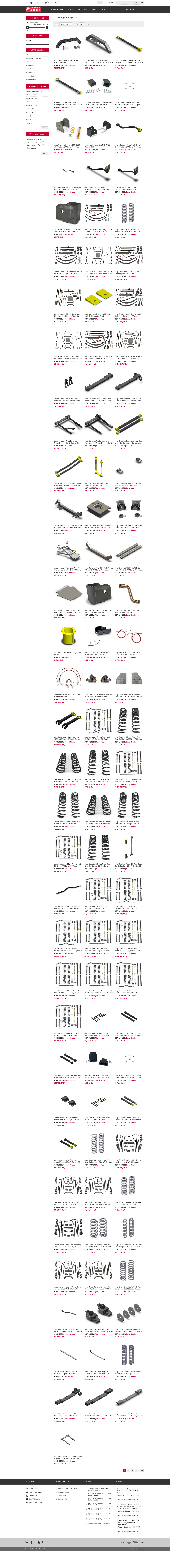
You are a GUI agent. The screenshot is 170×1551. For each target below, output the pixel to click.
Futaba (30, 102)
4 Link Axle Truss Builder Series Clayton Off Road (66, 61)
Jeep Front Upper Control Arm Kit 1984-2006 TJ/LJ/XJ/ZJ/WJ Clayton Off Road (67, 739)
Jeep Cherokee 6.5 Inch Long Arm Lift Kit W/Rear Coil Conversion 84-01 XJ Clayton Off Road (98, 274)
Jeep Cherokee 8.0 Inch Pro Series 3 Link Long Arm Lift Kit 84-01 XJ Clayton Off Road (98, 358)
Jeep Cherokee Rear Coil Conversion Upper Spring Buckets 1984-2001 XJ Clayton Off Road (128, 528)
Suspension (31, 62)
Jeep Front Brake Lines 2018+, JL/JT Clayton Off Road (68, 696)
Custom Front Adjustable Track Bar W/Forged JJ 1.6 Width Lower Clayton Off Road (129, 62)
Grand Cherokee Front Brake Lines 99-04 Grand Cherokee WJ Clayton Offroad (127, 105)
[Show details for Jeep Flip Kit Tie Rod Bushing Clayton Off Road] (68, 636)
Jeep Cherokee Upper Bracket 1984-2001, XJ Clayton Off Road (98, 611)
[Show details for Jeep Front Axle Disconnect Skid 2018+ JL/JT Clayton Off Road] (99, 636)
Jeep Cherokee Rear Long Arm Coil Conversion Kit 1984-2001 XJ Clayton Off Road (68, 570)
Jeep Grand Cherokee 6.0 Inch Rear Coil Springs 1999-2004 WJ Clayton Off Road (98, 1247)
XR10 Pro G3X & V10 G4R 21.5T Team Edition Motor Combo (99, 1504)
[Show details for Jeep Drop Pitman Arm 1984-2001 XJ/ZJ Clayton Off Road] (129, 594)
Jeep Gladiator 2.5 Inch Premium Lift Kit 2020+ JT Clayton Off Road (128, 780)
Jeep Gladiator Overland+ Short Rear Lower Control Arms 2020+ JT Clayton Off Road (129, 1035)
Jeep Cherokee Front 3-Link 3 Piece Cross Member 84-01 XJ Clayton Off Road (128, 401)
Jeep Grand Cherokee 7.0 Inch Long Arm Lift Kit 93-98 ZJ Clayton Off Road (67, 1289)
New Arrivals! (32, 72)
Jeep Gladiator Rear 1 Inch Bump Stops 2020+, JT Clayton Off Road (97, 1076)
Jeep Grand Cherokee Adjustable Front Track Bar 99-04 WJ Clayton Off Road (68, 1331)
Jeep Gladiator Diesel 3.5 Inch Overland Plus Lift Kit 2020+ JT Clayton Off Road (96, 908)
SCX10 (29, 145)
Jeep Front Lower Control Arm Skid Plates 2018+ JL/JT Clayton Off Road (128, 696)
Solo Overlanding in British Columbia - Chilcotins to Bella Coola (128, 1491)
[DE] (112, 2)
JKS (29, 116)
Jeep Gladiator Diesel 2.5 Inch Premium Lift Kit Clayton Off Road (97, 950)
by (28, 142)
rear (40, 142)
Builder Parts (32, 69)
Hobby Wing (31, 109)
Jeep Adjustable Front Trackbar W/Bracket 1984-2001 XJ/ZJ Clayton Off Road (98, 189)
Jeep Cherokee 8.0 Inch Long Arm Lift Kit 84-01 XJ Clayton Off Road (128, 315)
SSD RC (40, 145)
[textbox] (128, 2)
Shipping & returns (63, 1492)
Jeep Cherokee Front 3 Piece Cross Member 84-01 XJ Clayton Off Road (98, 400)
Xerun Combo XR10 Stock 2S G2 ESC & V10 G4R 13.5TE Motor (100, 1509)
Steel (28, 148)
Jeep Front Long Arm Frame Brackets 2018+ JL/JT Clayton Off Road (98, 696)
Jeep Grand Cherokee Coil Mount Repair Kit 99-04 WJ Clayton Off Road (99, 1330)
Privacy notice (62, 1495)
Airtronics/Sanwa (33, 95)
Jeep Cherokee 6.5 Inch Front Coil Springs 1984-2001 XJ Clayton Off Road (127, 231)
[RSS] (43, 1542)
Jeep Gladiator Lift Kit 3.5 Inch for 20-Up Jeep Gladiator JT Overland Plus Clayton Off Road (68, 1035)
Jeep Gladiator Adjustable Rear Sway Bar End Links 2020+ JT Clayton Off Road (128, 866)
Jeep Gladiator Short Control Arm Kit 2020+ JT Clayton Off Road (98, 1119)
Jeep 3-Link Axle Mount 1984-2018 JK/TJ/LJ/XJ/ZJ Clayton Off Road (67, 146)
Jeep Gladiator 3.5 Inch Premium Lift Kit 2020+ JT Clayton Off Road (67, 865)
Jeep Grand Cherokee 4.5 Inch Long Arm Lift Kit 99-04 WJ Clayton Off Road (128, 1162)
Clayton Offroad (33, 98)
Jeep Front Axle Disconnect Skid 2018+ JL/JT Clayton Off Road (97, 653)
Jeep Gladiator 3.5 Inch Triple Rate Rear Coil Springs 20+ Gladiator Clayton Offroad (97, 866)
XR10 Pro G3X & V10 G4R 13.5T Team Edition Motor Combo (99, 1494)
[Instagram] (39, 1542)
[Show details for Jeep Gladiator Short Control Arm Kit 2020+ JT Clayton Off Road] (99, 1101)
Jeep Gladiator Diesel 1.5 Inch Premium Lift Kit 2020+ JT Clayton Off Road (68, 951)
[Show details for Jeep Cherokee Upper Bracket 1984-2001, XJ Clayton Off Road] (99, 594)
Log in (35, 2)
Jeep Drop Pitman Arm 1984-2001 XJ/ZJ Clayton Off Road (127, 611)
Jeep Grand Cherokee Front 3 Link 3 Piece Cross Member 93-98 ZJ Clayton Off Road (67, 1416)
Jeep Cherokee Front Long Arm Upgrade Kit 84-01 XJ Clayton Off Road (66, 443)
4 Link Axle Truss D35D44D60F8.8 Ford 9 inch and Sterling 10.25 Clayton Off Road (99, 62)
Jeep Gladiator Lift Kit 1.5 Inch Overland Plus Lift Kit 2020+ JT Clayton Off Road (126, 993)
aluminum (30, 139)
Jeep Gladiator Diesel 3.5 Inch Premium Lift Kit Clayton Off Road (127, 950)
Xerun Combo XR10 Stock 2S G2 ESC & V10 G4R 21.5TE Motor (100, 1519)
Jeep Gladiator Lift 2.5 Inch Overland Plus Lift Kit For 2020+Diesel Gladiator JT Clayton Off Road (99, 993)
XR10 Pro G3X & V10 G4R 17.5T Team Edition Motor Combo (99, 1499)
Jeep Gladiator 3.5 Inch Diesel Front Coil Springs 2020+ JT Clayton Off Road (98, 824)
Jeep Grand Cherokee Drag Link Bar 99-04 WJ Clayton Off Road (67, 1373)
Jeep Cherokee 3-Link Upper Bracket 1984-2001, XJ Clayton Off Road (68, 230)
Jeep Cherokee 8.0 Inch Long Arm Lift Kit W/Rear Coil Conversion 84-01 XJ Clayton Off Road (68, 358)
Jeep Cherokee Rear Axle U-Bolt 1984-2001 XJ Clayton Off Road (96, 484)
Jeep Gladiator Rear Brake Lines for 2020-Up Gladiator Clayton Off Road (128, 1076)
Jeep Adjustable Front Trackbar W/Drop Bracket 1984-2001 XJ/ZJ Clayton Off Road (127, 189)
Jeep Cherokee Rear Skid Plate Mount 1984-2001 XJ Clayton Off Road (99, 569)
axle (35, 139)
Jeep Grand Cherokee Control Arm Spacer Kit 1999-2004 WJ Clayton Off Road (128, 1331)
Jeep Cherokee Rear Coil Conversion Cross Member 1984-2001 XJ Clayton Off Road (68, 528)
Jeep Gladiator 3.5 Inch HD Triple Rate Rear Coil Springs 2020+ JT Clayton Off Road (127, 824)
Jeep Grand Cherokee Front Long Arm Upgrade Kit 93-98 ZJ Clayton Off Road (68, 1458)
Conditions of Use (63, 1499)
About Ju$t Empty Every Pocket (67, 1488)
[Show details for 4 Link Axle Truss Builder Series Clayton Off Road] (68, 44)
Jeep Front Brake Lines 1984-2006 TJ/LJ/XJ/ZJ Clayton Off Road (127, 653)
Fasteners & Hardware (34, 58)
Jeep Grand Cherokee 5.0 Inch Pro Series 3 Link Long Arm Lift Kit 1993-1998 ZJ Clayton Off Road (98, 1204)
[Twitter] (26, 1542)
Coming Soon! (32, 79)
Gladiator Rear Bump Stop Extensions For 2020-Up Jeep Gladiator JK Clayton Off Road (98, 105)
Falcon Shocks (32, 105)
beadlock (40, 139)
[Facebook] (30, 1542)
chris (32, 142)
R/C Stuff (31, 76)
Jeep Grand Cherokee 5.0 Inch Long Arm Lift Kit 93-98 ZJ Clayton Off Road (67, 1204)
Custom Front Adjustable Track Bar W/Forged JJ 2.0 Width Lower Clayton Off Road (68, 105)
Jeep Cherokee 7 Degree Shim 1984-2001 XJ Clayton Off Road (98, 315)
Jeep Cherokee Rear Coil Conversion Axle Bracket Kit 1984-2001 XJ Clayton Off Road (128, 485)
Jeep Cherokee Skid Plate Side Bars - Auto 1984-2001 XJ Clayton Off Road (129, 569)
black (45, 139)
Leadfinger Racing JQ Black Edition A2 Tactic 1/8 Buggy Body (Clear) (99, 1489)
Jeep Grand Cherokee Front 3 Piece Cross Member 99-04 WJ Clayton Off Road (128, 1416)
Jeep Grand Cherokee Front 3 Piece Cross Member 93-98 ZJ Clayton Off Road (98, 1416)
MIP (29, 119)
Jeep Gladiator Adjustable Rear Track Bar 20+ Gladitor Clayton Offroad (68, 907)
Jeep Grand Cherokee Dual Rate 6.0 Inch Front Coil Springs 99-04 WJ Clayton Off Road (128, 1374)
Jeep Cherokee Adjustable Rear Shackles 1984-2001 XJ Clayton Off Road (67, 401)
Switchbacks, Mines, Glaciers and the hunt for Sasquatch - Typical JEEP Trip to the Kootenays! (129, 1507)
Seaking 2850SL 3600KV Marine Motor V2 (100, 1523)
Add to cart (72, 55)
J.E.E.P (30, 112)
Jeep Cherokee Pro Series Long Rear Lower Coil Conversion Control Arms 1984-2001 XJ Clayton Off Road (128, 443)
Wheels (33, 148)
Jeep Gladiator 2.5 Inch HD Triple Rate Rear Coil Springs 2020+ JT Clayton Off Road (97, 781)
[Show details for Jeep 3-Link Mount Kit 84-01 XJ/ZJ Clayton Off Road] (99, 128)
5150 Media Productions (35, 91)
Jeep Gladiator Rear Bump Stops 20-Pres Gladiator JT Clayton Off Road (67, 1119)
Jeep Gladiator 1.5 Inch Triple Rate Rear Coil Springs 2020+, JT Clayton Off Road (128, 739)
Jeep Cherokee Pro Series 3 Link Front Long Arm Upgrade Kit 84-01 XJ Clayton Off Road (98, 443)
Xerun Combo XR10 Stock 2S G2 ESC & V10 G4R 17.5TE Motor (100, 1514)
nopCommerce (141, 1548)
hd (36, 142)
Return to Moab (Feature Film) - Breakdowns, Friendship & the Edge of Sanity (128, 1523)
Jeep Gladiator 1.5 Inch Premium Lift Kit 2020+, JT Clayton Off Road (98, 738)
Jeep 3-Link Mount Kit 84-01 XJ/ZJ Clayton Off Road (97, 146)
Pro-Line (30, 123)
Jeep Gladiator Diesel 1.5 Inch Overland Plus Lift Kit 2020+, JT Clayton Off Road (126, 908)
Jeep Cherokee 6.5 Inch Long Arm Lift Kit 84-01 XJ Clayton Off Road (68, 273)
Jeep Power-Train (33, 55)
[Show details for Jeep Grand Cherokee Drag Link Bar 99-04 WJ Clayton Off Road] (68, 1355)
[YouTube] (34, 1542)
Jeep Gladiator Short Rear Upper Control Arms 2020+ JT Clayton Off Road (67, 1162)
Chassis (30, 65)
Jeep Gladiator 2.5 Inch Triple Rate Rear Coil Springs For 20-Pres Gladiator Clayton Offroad (67, 824)
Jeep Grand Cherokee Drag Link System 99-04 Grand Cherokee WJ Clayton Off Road (97, 1374)
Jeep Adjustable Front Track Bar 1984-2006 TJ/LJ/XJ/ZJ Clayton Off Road (129, 146)
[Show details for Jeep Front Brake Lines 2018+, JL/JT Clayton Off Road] (68, 678)
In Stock (30, 40)
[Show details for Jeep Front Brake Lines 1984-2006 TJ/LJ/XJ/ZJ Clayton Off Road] (129, 636)
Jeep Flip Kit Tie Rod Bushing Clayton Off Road (68, 653)
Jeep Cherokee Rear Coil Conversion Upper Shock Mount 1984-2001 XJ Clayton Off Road (98, 528)
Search (142, 2)
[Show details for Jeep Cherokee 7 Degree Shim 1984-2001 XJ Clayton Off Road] (99, 297)
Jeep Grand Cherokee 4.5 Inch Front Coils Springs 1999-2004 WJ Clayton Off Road (98, 1162)
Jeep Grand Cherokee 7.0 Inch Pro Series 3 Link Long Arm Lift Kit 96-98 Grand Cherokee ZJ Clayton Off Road (98, 1289)
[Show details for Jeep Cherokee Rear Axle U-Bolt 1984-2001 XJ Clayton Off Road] (99, 467)
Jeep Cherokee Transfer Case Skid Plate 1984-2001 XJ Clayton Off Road (68, 611)
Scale (45, 142)
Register (28, 2)
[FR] (108, 2)
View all (45, 127)
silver (34, 145)
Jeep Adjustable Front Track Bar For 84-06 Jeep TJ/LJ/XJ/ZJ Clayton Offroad (67, 189)
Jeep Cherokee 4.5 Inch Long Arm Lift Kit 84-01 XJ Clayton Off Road (98, 230)
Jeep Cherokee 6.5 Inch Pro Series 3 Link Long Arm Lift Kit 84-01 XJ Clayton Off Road (128, 274)
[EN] (105, 2)
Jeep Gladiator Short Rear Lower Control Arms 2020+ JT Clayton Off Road (128, 1120)
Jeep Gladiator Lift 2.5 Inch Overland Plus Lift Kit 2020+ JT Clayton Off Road (67, 993)
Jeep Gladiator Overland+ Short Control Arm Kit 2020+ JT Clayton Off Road (98, 1035)
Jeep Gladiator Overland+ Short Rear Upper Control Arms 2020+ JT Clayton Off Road (68, 1077)
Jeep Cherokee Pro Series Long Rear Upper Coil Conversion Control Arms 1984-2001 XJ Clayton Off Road (68, 485)
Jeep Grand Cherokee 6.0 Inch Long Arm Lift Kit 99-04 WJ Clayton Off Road (67, 1247)
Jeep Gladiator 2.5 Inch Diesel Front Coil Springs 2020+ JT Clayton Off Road (67, 781)
